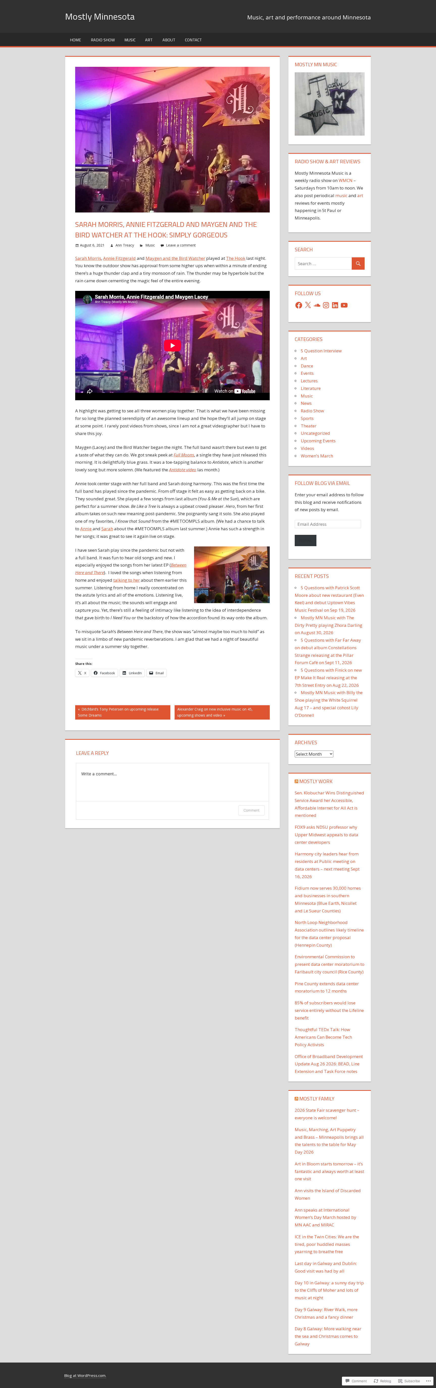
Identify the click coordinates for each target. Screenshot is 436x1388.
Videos (307, 448)
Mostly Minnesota (100, 16)
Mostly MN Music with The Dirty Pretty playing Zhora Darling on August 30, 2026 (328, 625)
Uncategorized (315, 433)
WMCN (345, 180)
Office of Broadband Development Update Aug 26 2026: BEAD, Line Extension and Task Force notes (329, 1064)
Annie (86, 529)
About (168, 40)
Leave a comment (181, 245)
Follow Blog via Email (322, 483)
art (360, 195)
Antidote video (182, 470)
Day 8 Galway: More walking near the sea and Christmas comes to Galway (328, 1336)
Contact (193, 40)
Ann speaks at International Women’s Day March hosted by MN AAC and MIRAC (325, 1217)
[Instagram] (326, 305)
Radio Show (103, 40)
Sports (307, 418)
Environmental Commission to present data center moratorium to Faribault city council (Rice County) (329, 964)
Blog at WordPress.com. (85, 1375)
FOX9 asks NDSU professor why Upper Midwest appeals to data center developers (326, 834)
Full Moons (184, 455)
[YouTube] (344, 305)
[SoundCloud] (317, 305)
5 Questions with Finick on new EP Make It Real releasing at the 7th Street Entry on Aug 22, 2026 (328, 677)
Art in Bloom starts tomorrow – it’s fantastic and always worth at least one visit (329, 1171)
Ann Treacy (125, 245)
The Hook (235, 258)
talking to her (126, 580)
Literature (311, 388)
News (306, 403)
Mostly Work (316, 781)
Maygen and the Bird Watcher (175, 258)
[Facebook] (299, 305)
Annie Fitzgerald (119, 258)
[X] (308, 305)
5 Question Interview (321, 351)
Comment (251, 810)
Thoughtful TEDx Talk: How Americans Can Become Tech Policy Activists (323, 1037)
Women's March (317, 456)
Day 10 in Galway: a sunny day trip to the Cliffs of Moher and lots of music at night (329, 1290)
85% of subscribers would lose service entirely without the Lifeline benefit (329, 1010)
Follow (305, 540)
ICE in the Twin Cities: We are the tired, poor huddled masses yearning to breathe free (327, 1244)
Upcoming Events (318, 441)
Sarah (107, 529)
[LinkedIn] (335, 305)
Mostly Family (316, 1098)
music (341, 195)
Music (129, 40)
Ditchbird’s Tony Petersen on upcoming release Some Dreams (117, 712)
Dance (307, 366)
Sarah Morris (88, 258)
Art (149, 40)
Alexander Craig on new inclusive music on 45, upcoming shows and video (214, 712)
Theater (308, 426)
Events (307, 373)
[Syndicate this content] (296, 781)
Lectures (309, 381)
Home (75, 40)
